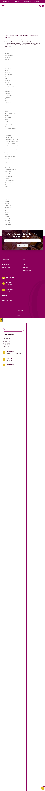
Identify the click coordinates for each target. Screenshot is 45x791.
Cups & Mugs (8, 182)
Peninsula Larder (8, 220)
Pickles (6, 119)
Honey (6, 134)
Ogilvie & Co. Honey (10, 147)
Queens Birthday (7, 218)
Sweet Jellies (9, 122)
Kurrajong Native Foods (10, 165)
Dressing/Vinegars (9, 109)
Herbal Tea (7, 57)
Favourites (6, 191)
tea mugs (6, 199)
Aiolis (7, 130)
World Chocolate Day (8, 90)
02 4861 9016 (16, 1)
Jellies (6, 121)
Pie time (6, 150)
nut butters (7, 132)
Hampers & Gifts (7, 344)
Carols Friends (8, 160)
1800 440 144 (9, 360)
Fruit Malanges (8, 74)
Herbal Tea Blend (9, 63)
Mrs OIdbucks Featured (9, 86)
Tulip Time (6, 201)
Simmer (7, 106)
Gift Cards (6, 82)
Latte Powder (8, 59)
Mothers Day (7, 222)
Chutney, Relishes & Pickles (11, 113)
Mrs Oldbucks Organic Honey (12, 139)
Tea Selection (7, 51)
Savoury (8, 104)
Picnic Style (6, 216)
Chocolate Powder (9, 55)
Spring (5, 184)
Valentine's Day (7, 80)
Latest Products (7, 205)
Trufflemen (7, 163)
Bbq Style (6, 203)
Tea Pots (7, 178)
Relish (6, 111)
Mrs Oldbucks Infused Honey (12, 141)
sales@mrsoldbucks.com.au (13, 291)
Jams (6, 107)
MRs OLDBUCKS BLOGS (28, 1)
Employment (25, 267)
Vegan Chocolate (8, 152)
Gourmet (7, 126)
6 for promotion (7, 93)
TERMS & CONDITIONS (7, 300)
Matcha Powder (8, 65)
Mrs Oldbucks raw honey (11, 149)
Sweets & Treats (6, 262)
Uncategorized (7, 226)
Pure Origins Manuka (10, 143)
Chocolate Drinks (8, 190)
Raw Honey (8, 135)
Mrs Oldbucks (7, 97)
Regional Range (8, 167)
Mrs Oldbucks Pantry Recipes (19, 39)
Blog (23, 264)
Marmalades (7, 115)
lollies (6, 214)
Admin (7, 39)
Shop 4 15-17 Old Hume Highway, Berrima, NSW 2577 (18, 279)
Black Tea (7, 66)
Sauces (6, 100)
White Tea (7, 53)
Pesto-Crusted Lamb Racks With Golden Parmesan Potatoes (21, 36)
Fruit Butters (8, 117)
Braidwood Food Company (11, 156)
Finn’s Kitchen (8, 171)
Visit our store (6, 1)
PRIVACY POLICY (5, 302)
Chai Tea (7, 70)
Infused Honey (9, 137)
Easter (5, 78)
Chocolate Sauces (8, 88)
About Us (24, 262)
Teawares (6, 175)
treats (6, 210)
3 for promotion (7, 84)
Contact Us (36, 1)
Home (23, 259)
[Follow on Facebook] (41, 1)
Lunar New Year (7, 224)
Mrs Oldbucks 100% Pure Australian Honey (15, 145)
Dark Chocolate (8, 91)
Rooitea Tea (7, 72)
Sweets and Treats (8, 207)
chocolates (7, 208)
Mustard (7, 98)
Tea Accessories (8, 176)
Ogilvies (7, 158)
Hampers (6, 186)
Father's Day (7, 173)
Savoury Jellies (9, 124)
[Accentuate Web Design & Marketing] (24, 315)
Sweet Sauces (9, 102)
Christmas (6, 195)
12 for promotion (8, 95)
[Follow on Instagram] (43, 1)
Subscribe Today (22, 245)
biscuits (7, 212)
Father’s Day (6, 346)
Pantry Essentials (8, 154)
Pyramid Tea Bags (8, 50)
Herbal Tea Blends (9, 68)
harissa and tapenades (11, 128)
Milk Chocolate (7, 197)
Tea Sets (6, 188)
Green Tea (7, 76)
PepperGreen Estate (9, 162)
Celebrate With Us (27, 270)
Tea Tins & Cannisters (9, 180)
